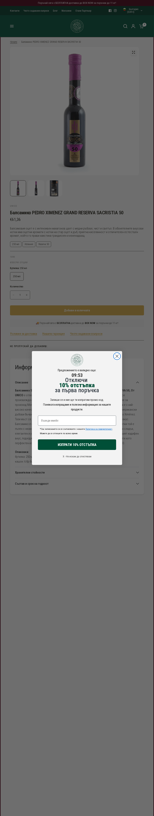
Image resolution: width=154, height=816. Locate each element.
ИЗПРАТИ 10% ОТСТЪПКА (77, 445)
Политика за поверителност (98, 429)
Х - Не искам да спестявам (77, 456)
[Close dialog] (117, 356)
